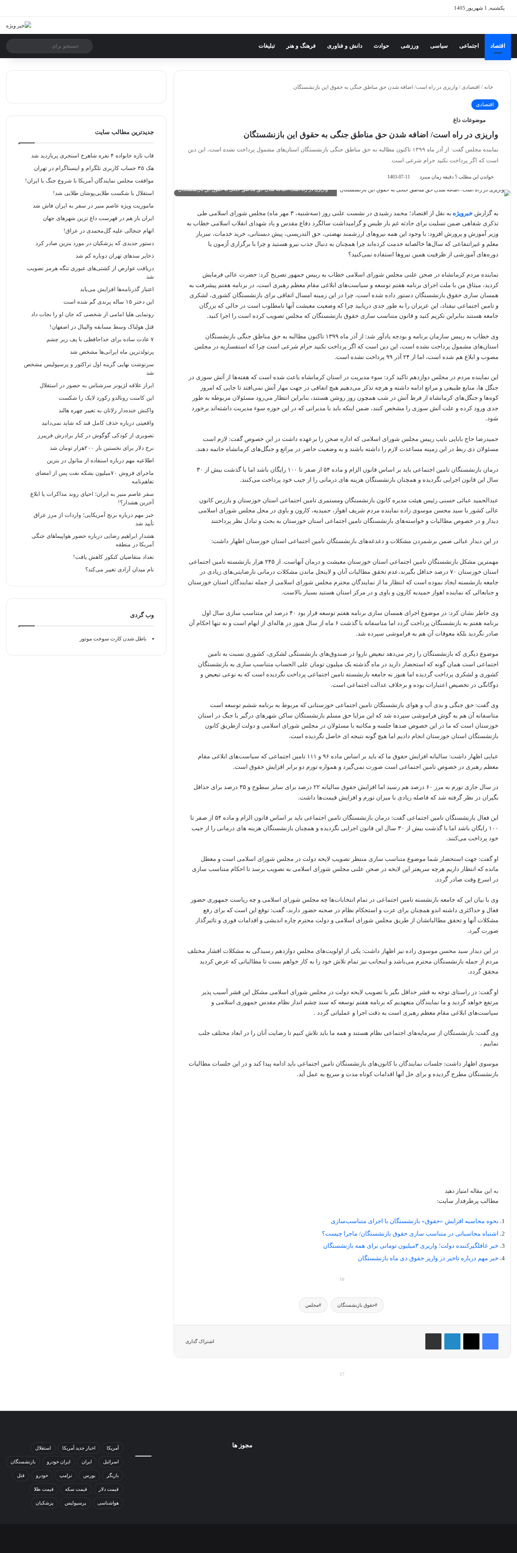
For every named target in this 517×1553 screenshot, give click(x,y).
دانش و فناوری (344, 46)
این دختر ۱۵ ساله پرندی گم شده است (108, 302)
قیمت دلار (109, 1489)
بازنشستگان (23, 1462)
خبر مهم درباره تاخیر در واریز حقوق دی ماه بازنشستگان (428, 1258)
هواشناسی (108, 1503)
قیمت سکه (76, 1489)
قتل (21, 1475)
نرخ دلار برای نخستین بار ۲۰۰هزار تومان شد (102, 448)
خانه (489, 87)
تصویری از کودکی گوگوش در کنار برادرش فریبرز (96, 435)
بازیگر (113, 1475)
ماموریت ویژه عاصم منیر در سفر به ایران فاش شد (93, 206)
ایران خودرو (58, 1462)
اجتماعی (469, 46)
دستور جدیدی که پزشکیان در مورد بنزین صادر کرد (95, 243)
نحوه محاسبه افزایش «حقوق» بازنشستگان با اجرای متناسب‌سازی (414, 1221)
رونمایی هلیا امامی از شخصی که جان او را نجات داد (92, 314)
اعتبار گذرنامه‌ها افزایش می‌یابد (117, 289)
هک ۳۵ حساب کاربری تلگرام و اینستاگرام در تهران (94, 168)
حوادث (381, 46)
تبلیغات (266, 46)
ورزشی (410, 46)
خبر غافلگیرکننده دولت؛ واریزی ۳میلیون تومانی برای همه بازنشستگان (410, 1245)
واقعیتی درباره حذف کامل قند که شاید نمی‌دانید (98, 423)
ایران (87, 1462)
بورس (89, 1475)
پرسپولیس (75, 1503)
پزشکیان (44, 1503)
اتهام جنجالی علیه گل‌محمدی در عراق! (108, 231)
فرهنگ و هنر (301, 46)
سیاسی (439, 46)
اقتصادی (471, 87)
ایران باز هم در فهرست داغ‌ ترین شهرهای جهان (98, 218)
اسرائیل (111, 1462)
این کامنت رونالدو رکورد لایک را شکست (106, 398)
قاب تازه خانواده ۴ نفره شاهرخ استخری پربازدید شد (92, 156)
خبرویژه (463, 213)
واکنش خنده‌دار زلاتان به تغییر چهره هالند (106, 410)
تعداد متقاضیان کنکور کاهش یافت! (113, 557)
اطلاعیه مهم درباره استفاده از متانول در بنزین (100, 461)
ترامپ (65, 1475)
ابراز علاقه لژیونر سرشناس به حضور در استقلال (97, 385)
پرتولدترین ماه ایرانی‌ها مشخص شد (112, 352)
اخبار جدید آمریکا (78, 1448)
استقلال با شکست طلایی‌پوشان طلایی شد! (103, 193)
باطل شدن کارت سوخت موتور (113, 639)
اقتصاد (497, 46)
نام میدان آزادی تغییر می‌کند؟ (119, 570)
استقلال (43, 1448)
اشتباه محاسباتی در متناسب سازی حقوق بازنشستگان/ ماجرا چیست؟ (410, 1233)
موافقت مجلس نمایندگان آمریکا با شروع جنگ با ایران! (89, 181)
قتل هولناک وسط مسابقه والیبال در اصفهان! (102, 327)
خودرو (42, 1475)
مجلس (312, 1305)
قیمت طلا (44, 1489)
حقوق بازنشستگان (356, 1305)
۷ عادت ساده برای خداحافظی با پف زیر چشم (100, 339)
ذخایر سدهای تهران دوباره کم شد (115, 256)
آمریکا (113, 1448)
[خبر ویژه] (18, 25)
